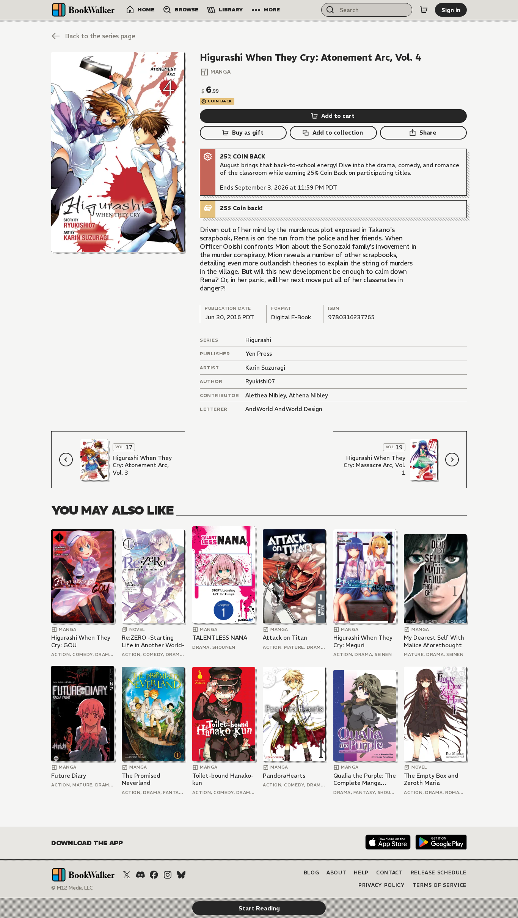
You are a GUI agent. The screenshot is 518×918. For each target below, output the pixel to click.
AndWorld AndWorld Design (283, 409)
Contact (389, 872)
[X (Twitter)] (126, 874)
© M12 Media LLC (72, 887)
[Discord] (140, 874)
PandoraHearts (284, 775)
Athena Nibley (308, 395)
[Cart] (423, 10)
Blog (311, 872)
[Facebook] (154, 874)
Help (361, 872)
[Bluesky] (181, 874)
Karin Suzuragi (265, 367)
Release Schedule (439, 872)
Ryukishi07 (260, 381)
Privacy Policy (381, 885)
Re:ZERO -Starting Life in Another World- (153, 641)
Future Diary (68, 775)
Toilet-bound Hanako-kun (223, 779)
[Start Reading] (118, 152)
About (336, 872)
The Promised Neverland (141, 779)
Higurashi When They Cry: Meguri (362, 641)
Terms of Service (440, 885)
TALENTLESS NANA (219, 637)
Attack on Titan (285, 637)
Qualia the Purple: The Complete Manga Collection (364, 779)
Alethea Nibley (265, 395)
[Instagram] (167, 874)
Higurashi (258, 340)
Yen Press (258, 353)
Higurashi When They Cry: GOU (80, 641)
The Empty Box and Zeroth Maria (431, 779)
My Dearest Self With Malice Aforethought (434, 641)
